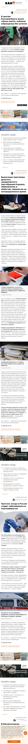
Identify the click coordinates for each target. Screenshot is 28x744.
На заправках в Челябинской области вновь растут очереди (14, 691)
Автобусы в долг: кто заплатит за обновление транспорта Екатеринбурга (13, 480)
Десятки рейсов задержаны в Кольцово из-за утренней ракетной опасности (13, 144)
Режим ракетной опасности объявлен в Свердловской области (15, 475)
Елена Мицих (20, 719)
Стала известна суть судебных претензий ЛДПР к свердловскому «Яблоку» (13, 150)
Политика (4, 429)
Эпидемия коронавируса (13, 646)
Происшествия (10, 429)
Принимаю (14, 741)
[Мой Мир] (24, 105)
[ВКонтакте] (18, 105)
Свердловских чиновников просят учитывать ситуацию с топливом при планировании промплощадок (14, 156)
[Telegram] (22, 105)
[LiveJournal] (26, 105)
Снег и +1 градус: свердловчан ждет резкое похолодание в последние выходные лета (14, 161)
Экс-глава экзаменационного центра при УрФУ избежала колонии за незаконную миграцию (14, 708)
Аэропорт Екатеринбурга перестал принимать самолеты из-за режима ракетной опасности (14, 686)
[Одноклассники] (20, 105)
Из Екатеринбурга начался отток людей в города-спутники (13, 489)
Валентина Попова (21, 499)
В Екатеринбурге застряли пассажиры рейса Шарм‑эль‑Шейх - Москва (14, 139)
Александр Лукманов (20, 12)
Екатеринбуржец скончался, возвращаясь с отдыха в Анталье (13, 485)
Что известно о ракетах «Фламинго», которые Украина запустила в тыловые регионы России (15, 470)
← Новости (4, 167)
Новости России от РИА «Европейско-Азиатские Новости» (10, 3)
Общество (17, 429)
